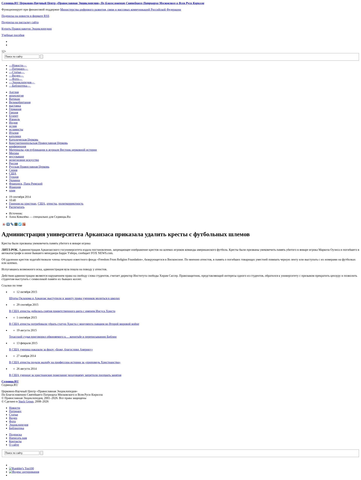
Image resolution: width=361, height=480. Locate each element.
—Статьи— (16, 72)
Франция (15, 187)
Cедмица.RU (10, 381)
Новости (14, 407)
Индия (13, 122)
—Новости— (17, 65)
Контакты (15, 441)
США (12, 173)
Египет (13, 115)
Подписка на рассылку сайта (20, 22)
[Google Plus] (24, 224)
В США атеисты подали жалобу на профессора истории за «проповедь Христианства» (65, 362)
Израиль (14, 119)
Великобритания (19, 102)
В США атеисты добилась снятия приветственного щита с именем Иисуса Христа (62, 311)
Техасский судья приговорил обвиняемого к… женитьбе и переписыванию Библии (63, 336)
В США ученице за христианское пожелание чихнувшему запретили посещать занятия (65, 375)
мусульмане (16, 156)
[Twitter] (20, 224)
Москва (14, 153)
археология (16, 95)
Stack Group (25, 401)
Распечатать (16, 207)
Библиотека (16, 428)
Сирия (13, 170)
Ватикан (14, 99)
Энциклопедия (18, 424)
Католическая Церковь (23, 139)
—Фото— (15, 79)
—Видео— (16, 75)
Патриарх (15, 411)
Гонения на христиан (22, 203)
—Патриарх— (18, 68)
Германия (15, 109)
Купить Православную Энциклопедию (27, 28)
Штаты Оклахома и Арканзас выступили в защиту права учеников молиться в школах (64, 298)
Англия (14, 92)
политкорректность (70, 203)
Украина (14, 180)
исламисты (16, 129)
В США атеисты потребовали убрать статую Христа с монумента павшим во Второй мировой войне (74, 323)
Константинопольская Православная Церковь (38, 143)
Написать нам (18, 438)
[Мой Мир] (16, 224)
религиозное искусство (24, 160)
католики (15, 136)
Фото (12, 421)
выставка (15, 105)
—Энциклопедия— (21, 82)
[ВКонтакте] (8, 224)
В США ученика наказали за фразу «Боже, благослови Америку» (51, 349)
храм (12, 190)
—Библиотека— (19, 85)
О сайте (14, 444)
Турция (13, 176)
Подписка (15, 434)
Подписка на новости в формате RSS (25, 16)
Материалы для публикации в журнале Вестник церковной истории (53, 149)
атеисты (52, 203)
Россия (13, 163)
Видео (13, 418)
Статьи (13, 414)
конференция (17, 146)
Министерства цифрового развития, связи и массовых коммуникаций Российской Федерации (120, 9)
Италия (13, 132)
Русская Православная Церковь (29, 166)
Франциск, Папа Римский (25, 183)
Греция (13, 112)
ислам (13, 126)
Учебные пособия (13, 35)
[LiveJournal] (12, 224)
